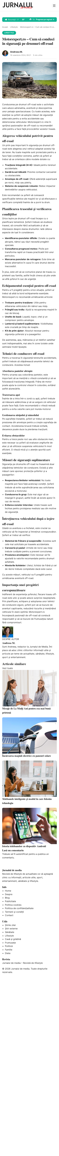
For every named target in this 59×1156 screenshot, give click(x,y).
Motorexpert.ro (36, 122)
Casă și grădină (13, 939)
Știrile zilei (10, 925)
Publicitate (10, 901)
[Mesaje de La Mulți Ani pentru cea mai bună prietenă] (29, 688)
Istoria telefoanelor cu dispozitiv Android (24, 846)
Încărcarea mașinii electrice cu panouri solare (26, 756)
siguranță (48, 115)
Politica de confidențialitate (19, 908)
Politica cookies (13, 904)
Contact (9, 915)
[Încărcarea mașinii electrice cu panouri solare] (29, 735)
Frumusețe (10, 942)
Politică (9, 946)
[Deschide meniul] (54, 5)
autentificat (22, 854)
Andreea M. (16, 51)
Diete (7, 953)
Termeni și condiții (14, 911)
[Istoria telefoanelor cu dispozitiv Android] (29, 826)
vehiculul (51, 402)
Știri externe (11, 928)
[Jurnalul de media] (18, 5)
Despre (8, 894)
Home (8, 890)
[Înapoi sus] (54, 1151)
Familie (8, 949)
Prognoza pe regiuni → (45, 19)
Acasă (5, 27)
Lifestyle (14, 27)
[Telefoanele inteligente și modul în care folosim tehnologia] (29, 779)
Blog (7, 897)
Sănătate (9, 932)
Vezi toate (7, 668)
